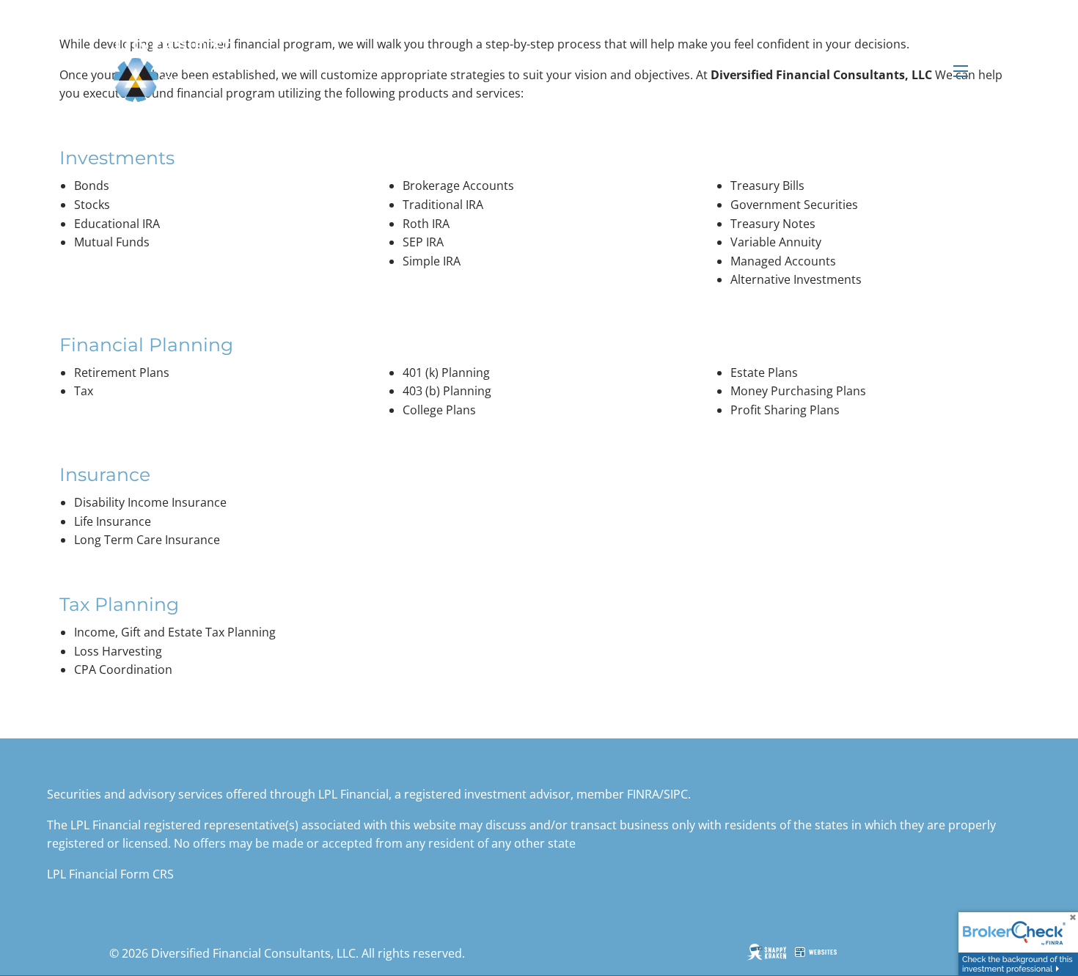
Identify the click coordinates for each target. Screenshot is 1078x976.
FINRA (643, 794)
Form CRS (147, 874)
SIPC (676, 794)
